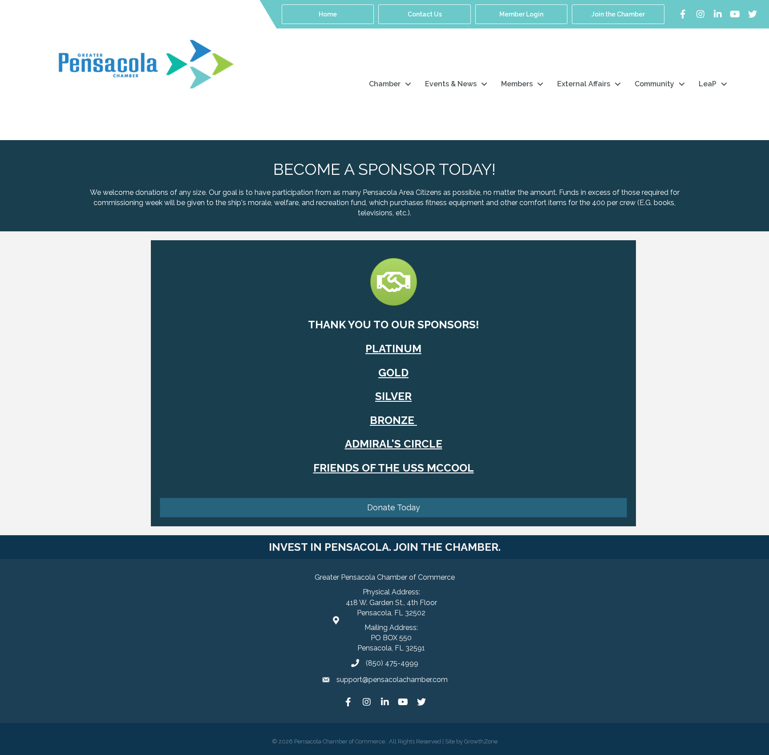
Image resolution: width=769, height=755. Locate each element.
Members (517, 84)
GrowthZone (481, 741)
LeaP (707, 84)
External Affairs (583, 84)
